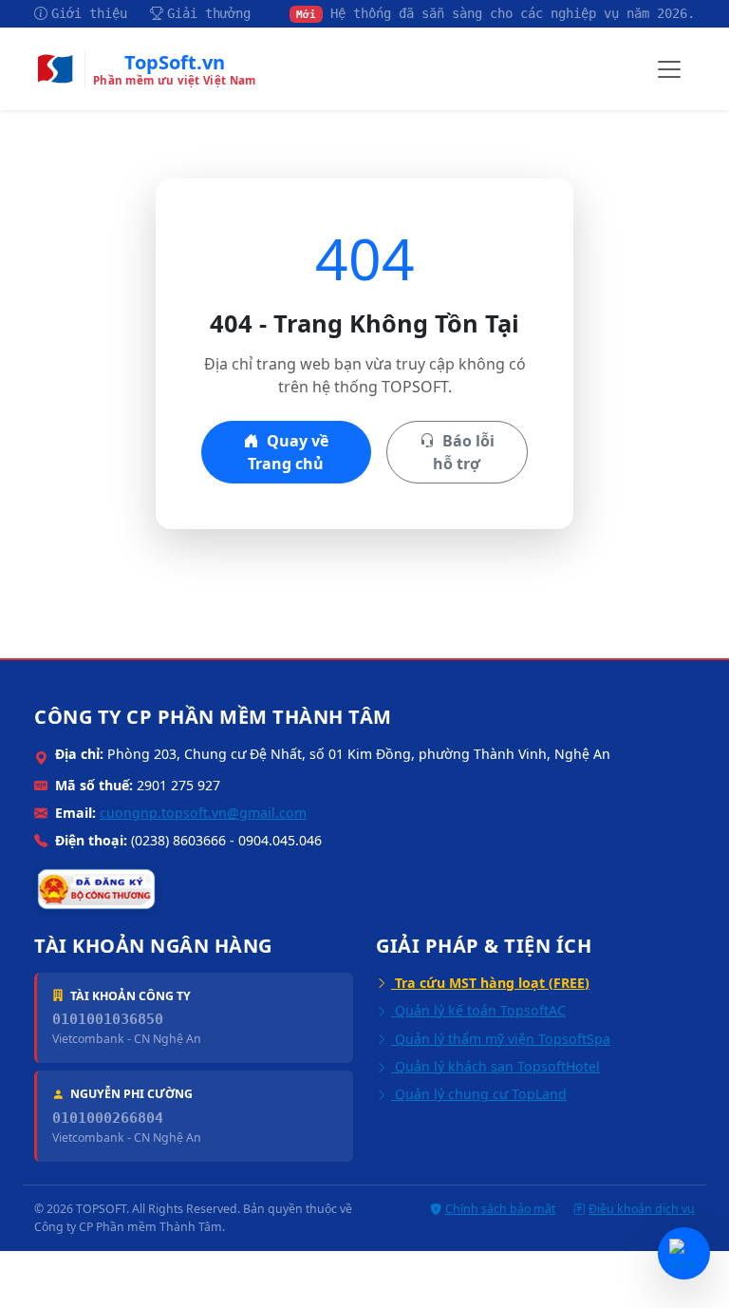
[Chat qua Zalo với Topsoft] (684, 1253)
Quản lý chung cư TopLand (479, 1094)
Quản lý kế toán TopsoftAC (478, 1010)
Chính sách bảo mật (500, 1209)
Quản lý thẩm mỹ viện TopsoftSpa (500, 1039)
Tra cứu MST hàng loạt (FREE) (490, 983)
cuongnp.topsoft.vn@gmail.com (203, 813)
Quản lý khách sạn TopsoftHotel (495, 1066)
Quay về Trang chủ (288, 452)
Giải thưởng (209, 13)
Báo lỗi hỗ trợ (464, 452)
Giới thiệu (89, 13)
